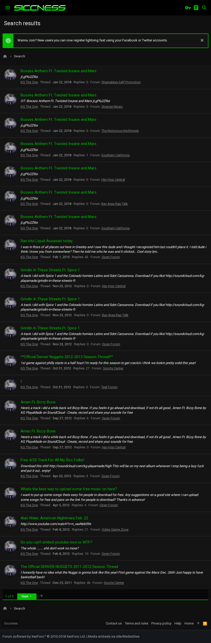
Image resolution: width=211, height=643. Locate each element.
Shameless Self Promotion (121, 82)
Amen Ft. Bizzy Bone (38, 402)
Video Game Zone (115, 529)
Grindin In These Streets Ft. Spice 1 (50, 270)
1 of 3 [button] (9, 596)
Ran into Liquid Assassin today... (48, 241)
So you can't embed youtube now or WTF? (56, 542)
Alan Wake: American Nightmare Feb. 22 (54, 518)
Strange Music (112, 106)
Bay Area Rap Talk (114, 204)
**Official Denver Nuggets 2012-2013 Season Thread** (67, 357)
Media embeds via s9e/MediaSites (113, 636)
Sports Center (113, 368)
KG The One (29, 82)
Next (25, 596)
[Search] (204, 7)
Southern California (115, 155)
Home (189, 623)
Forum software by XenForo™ (44, 636)
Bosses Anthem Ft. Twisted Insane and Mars (58, 71)
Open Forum (111, 257)
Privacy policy (161, 623)
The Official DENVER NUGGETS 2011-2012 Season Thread (69, 566)
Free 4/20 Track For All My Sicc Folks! (52, 460)
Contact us (114, 623)
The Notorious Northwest (120, 131)
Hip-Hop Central (113, 180)
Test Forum (109, 387)
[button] (8, 8)
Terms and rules (136, 623)
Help (177, 623)
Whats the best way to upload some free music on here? (69, 489)
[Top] (198, 623)
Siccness (11, 623)
